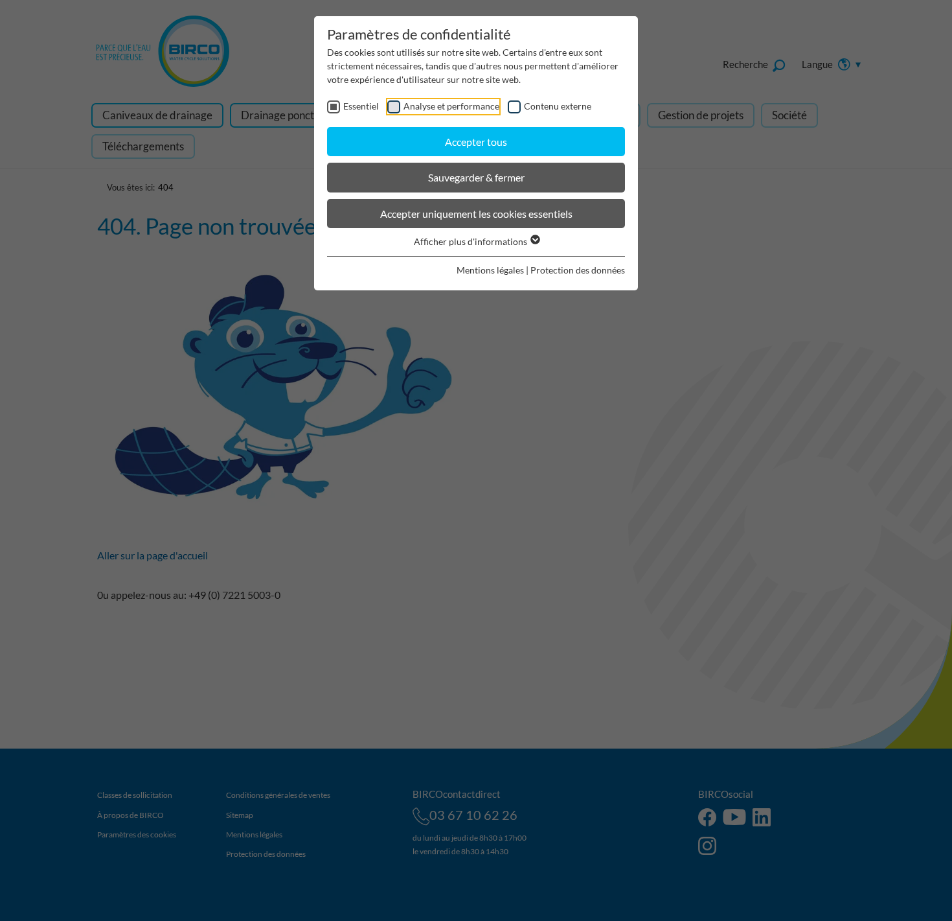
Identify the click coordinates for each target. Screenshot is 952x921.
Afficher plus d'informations (471, 241)
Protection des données (577, 269)
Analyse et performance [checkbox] (451, 105)
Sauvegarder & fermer (476, 177)
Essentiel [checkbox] (361, 105)
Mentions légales (490, 269)
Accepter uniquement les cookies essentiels (476, 213)
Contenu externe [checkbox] (557, 105)
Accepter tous (476, 141)
